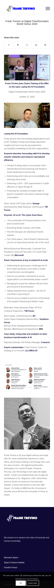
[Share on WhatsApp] (27, 44)
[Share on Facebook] (8, 44)
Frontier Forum (10, 567)
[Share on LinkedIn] (36, 44)
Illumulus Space (11, 557)
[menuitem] (46, 9)
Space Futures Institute (14, 562)
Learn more (33, 583)
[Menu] (46, 9)
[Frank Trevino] (22, 9)
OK (21, 583)
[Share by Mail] (45, 44)
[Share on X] (17, 44)
